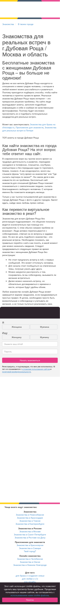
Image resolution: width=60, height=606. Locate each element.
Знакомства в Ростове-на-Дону (30, 537)
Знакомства (8, 24)
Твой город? (30, 551)
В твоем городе (25, 24)
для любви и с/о (30, 578)
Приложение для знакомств (29, 127)
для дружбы (30, 581)
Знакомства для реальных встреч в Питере (29, 129)
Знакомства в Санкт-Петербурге (30, 534)
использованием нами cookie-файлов (30, 595)
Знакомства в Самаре (30, 548)
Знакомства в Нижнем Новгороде (30, 564)
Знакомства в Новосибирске (30, 514)
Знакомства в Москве (30, 531)
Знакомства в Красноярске (30, 545)
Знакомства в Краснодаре (30, 517)
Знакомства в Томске (30, 520)
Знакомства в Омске (30, 561)
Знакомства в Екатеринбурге (29, 523)
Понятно (30, 600)
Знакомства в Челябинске (30, 558)
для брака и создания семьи (30, 575)
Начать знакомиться (30, 360)
